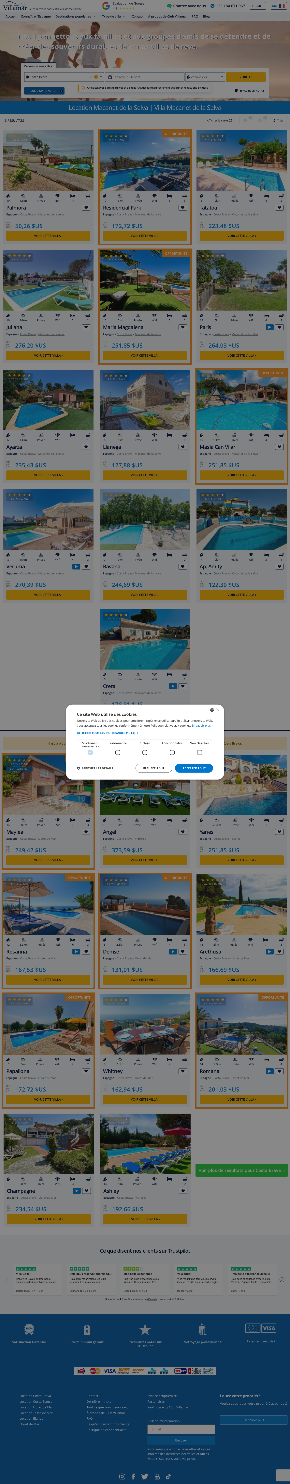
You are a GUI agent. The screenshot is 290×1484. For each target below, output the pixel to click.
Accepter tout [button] (194, 768)
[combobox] (212, 710)
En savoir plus (201, 725)
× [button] (217, 709)
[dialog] (145, 742)
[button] (145, 733)
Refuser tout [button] (154, 768)
